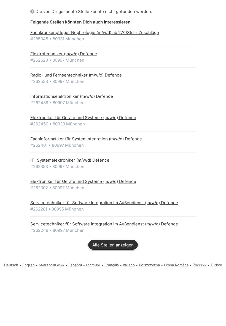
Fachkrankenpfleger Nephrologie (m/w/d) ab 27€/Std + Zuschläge (94, 32)
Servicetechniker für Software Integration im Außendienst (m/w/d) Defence (104, 202)
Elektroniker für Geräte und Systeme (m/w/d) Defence (83, 117)
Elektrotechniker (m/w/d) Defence (63, 53)
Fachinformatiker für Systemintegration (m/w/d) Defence (86, 138)
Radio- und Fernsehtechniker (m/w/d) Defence (76, 75)
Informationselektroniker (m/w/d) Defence (71, 96)
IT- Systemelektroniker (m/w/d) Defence (69, 160)
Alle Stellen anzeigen (113, 245)
